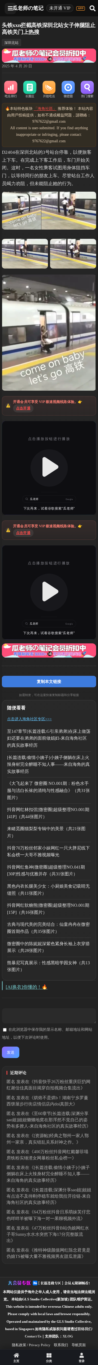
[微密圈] (68, 89)
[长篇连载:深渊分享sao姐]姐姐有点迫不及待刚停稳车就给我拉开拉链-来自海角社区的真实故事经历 (49, 1196)
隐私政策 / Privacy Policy (31, 1345)
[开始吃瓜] (49, 89)
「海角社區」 (45, 109)
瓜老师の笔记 (28, 8)
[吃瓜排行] (10, 89)
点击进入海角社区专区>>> (29, 719)
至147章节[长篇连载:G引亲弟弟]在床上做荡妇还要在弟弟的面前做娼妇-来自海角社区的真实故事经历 (48, 738)
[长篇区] (30, 89)
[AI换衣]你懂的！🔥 (26, 987)
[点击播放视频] (49, 468)
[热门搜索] (87, 89)
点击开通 (23, 408)
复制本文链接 (49, 681)
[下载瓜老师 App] (80, 8)
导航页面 (79, 1345)
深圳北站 (11, 43)
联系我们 (61, 1345)
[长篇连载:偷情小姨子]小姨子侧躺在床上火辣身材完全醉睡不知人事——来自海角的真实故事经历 (48, 764)
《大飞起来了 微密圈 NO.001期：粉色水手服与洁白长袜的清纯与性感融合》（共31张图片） (48, 790)
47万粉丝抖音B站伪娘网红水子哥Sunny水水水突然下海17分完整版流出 (48, 1234)
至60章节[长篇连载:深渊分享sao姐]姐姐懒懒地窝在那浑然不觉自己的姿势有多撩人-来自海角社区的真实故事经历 (47, 1119)
